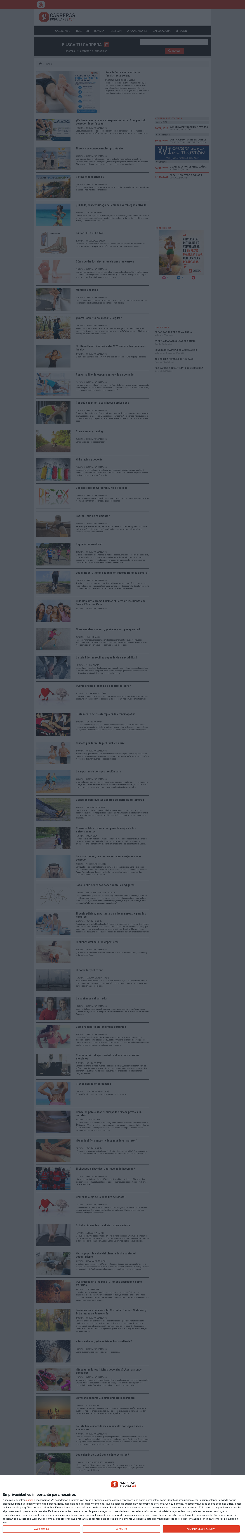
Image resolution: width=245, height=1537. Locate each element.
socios (29, 1500)
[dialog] (122, 1506)
